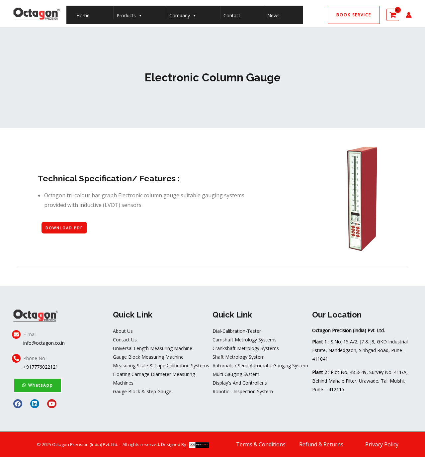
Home (83, 15)
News (273, 15)
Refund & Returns (321, 444)
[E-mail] (16, 334)
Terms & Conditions (261, 444)
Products (126, 15)
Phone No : (35, 358)
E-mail (30, 334)
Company (179, 15)
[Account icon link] (409, 15)
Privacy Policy (381, 444)
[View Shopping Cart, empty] (392, 15)
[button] (354, 15)
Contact (231, 15)
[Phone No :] (16, 358)
